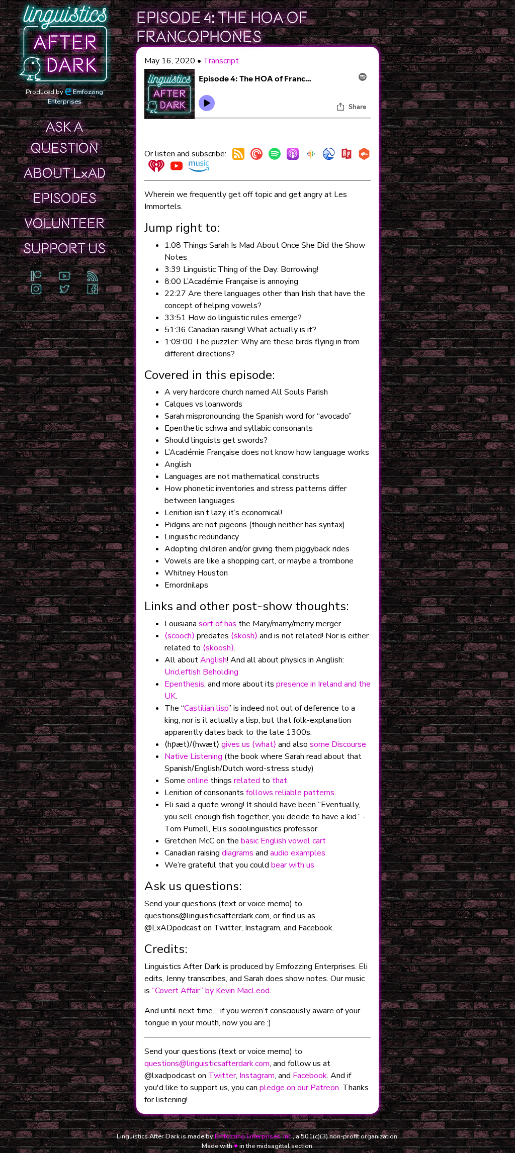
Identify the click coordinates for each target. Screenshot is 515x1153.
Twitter (222, 1075)
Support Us (64, 249)
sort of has (217, 623)
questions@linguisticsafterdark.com (207, 1063)
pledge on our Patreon (299, 1087)
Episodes (65, 198)
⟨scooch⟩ (179, 635)
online (197, 780)
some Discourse (338, 744)
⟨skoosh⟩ (218, 647)
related (247, 780)
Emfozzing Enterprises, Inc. (254, 1136)
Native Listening (193, 756)
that (279, 780)
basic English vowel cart (283, 840)
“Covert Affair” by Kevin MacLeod (211, 990)
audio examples (297, 852)
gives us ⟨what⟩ (248, 744)
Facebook (310, 1075)
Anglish (213, 659)
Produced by (65, 96)
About (65, 173)
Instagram (257, 1075)
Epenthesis (184, 684)
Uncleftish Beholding (201, 672)
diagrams (237, 852)
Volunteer (64, 224)
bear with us (292, 865)
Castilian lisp (206, 708)
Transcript (221, 60)
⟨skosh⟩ (244, 635)
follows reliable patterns (290, 792)
